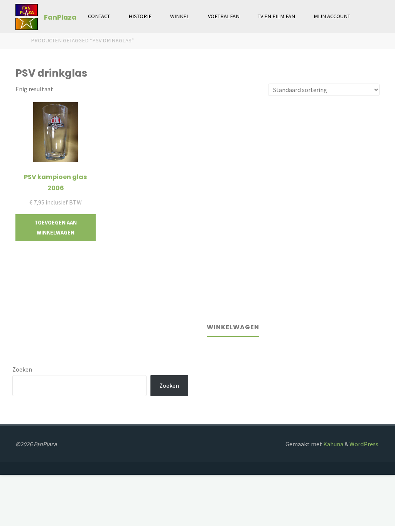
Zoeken (22, 369)
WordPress (363, 444)
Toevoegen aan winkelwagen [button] (55, 227)
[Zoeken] (368, 16)
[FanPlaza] (26, 16)
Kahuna (332, 444)
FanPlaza (60, 17)
